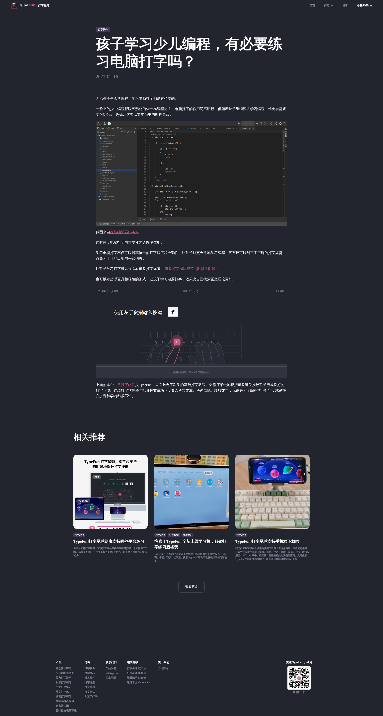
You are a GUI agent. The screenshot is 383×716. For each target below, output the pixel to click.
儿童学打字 (91, 696)
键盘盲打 (90, 677)
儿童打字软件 (124, 385)
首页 (312, 5)
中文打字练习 (63, 686)
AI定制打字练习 (65, 673)
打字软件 (90, 668)
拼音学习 (90, 686)
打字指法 (90, 691)
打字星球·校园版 (136, 668)
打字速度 (90, 682)
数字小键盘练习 (65, 701)
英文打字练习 (63, 691)
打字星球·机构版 (136, 673)
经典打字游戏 (63, 677)
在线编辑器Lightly (124, 232)
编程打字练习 (63, 696)
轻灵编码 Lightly (136, 677)
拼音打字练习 (63, 682)
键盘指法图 (62, 705)
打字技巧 (90, 673)
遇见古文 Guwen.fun (138, 682)
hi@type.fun (112, 673)
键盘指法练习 (63, 668)
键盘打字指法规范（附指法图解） (192, 269)
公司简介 (163, 668)
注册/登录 (363, 5)
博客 (345, 5)
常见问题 (111, 677)
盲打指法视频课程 (66, 710)
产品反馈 (111, 668)
